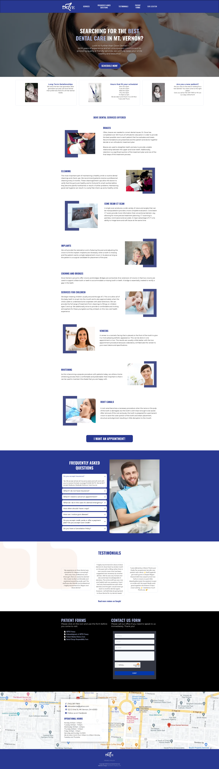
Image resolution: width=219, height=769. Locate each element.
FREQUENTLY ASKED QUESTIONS (104, 6)
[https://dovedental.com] (70, 6)
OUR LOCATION (152, 6)
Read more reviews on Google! (109, 601)
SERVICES (86, 6)
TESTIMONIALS (123, 6)
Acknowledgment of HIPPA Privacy (77, 634)
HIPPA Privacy (70, 631)
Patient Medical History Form (75, 636)
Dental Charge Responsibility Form (77, 639)
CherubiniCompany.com (114, 765)
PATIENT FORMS (138, 6)
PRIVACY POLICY (109, 760)
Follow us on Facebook (77, 713)
